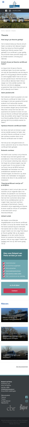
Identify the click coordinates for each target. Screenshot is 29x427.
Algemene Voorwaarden (19, 422)
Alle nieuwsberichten (22, 366)
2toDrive (17, 85)
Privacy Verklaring (7, 422)
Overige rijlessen (5, 401)
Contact (14, 291)
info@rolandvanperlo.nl (7, 389)
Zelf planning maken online (13, 273)
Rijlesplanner (4, 403)
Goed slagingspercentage (13, 271)
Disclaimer (25, 420)
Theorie (3, 399)
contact (3, 241)
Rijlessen (8, 31)
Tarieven (4, 235)
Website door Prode (14, 423)
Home (2, 31)
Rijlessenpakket (5, 395)
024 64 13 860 (17, 10)
